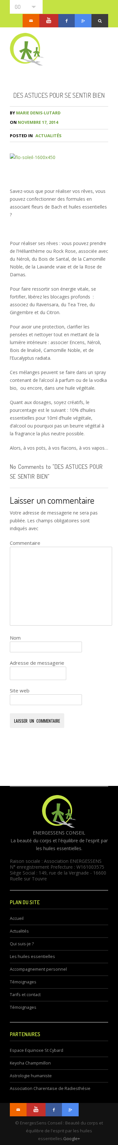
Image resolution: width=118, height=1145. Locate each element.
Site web (20, 690)
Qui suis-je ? (22, 944)
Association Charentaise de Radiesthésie (50, 1088)
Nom (15, 637)
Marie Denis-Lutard (35, 113)
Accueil (17, 918)
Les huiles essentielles (32, 956)
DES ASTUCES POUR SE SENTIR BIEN (59, 95)
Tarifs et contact (25, 994)
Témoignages (23, 982)
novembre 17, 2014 (34, 122)
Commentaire (25, 543)
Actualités (48, 135)
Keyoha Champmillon (30, 1063)
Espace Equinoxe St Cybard (36, 1050)
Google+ (71, 1138)
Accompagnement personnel (38, 969)
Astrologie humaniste (31, 1076)
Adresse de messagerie (37, 662)
